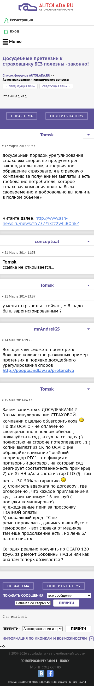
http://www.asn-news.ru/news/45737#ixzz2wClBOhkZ (41, 220)
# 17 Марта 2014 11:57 (18, 146)
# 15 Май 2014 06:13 (17, 400)
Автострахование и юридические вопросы (36, 80)
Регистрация (21, 20)
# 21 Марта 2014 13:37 (19, 296)
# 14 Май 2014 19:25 (17, 340)
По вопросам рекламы (38, 661)
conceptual (47, 241)
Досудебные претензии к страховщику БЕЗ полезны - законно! (46, 61)
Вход (14, 31)
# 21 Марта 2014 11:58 (19, 253)
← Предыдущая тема (20, 86)
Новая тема (22, 116)
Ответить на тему (66, 116)
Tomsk (47, 135)
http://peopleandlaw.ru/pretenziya (38, 370)
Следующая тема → (56, 86)
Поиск (64, 661)
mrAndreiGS (47, 329)
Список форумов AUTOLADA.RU (26, 76)
